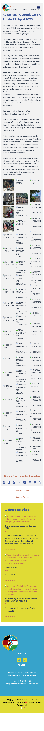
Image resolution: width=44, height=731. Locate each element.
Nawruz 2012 (11, 567)
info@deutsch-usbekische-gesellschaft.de (22, 684)
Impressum (16, 708)
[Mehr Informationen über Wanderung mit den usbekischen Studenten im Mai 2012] (22, 590)
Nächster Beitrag (22, 497)
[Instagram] (25, 660)
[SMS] (30, 482)
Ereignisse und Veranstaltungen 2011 (20, 527)
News (6, 531)
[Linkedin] (9, 482)
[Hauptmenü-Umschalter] (39, 8)
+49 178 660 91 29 (24, 681)
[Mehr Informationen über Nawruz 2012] (22, 559)
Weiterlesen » (10, 549)
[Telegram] (35, 482)
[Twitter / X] (19, 482)
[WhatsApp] (40, 482)
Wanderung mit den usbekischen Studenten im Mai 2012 (21, 600)
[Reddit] (24, 482)
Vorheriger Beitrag (22, 491)
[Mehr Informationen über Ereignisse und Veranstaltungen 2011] (22, 519)
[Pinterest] (14, 482)
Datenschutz (27, 708)
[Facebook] (4, 482)
